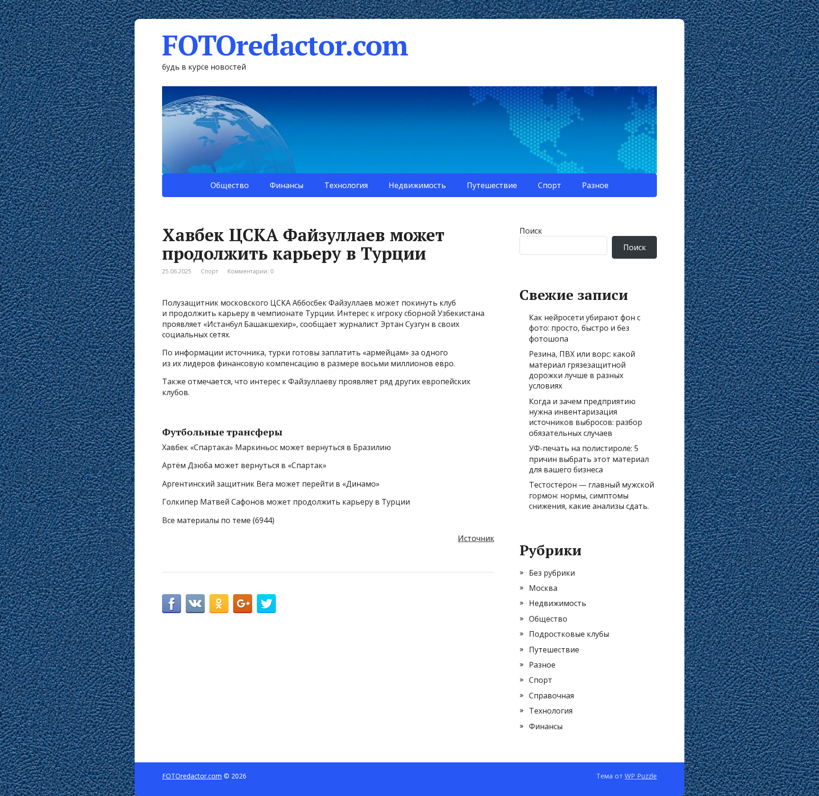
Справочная (551, 695)
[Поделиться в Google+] (242, 603)
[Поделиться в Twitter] (266, 603)
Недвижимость (417, 185)
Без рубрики (552, 573)
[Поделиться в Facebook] (171, 603)
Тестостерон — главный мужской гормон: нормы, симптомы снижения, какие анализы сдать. (591, 495)
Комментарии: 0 (250, 271)
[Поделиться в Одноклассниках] (218, 603)
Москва (543, 588)
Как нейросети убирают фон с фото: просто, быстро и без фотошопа (584, 328)
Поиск (530, 231)
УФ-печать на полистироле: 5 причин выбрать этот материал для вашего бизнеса (589, 459)
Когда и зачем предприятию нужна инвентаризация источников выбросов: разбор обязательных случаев (585, 417)
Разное (595, 185)
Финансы (286, 185)
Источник (476, 538)
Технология (346, 185)
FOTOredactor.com (285, 45)
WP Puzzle (641, 775)
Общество (229, 185)
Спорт (549, 185)
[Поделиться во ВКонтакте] (195, 603)
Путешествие (492, 185)
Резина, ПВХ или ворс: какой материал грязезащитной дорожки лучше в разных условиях (582, 370)
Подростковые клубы (569, 634)
